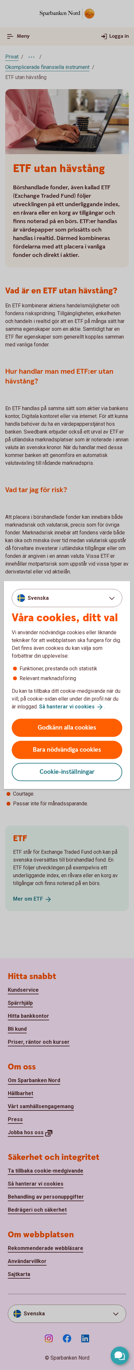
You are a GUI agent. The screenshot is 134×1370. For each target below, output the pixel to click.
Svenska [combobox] (38, 598)
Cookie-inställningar (67, 772)
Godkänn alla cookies (67, 727)
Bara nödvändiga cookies (67, 749)
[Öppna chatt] (120, 1356)
